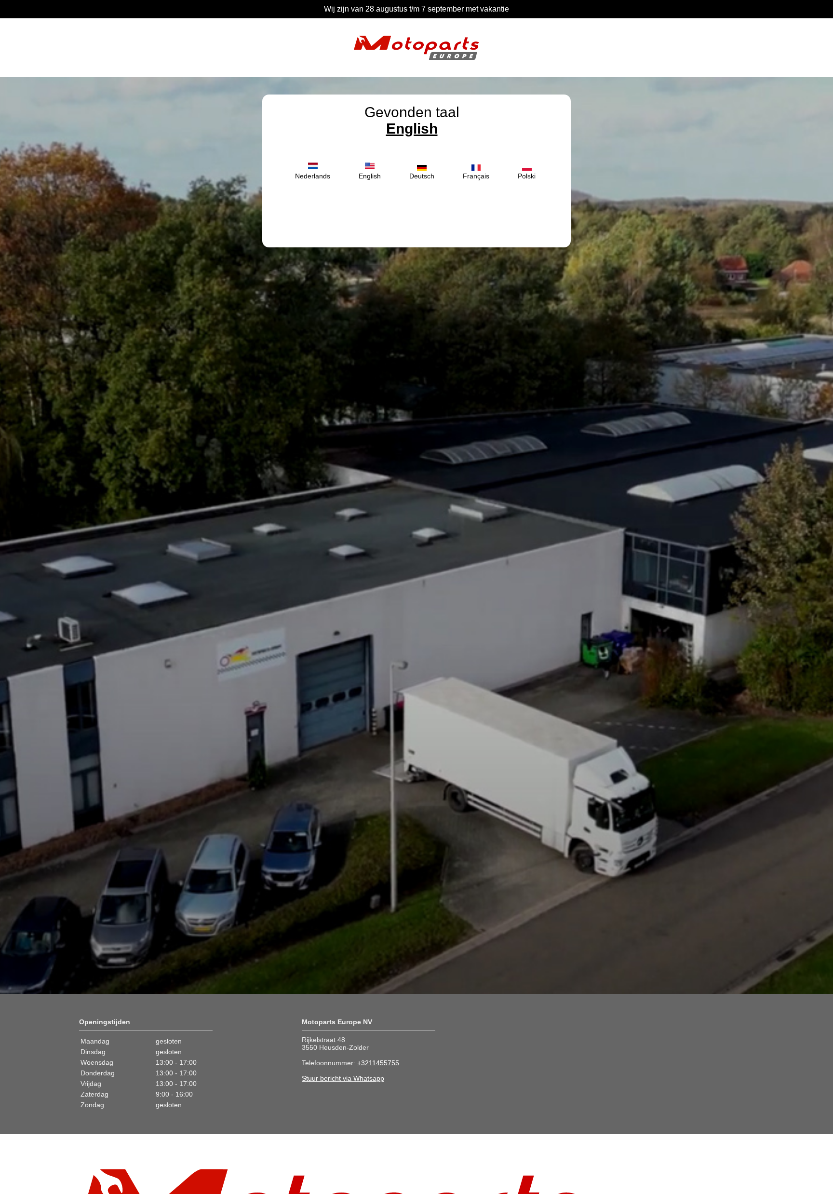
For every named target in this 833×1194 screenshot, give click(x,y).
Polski (527, 176)
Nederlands (312, 176)
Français (476, 176)
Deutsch (421, 176)
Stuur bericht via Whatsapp (343, 1078)
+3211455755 (378, 1063)
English (412, 128)
